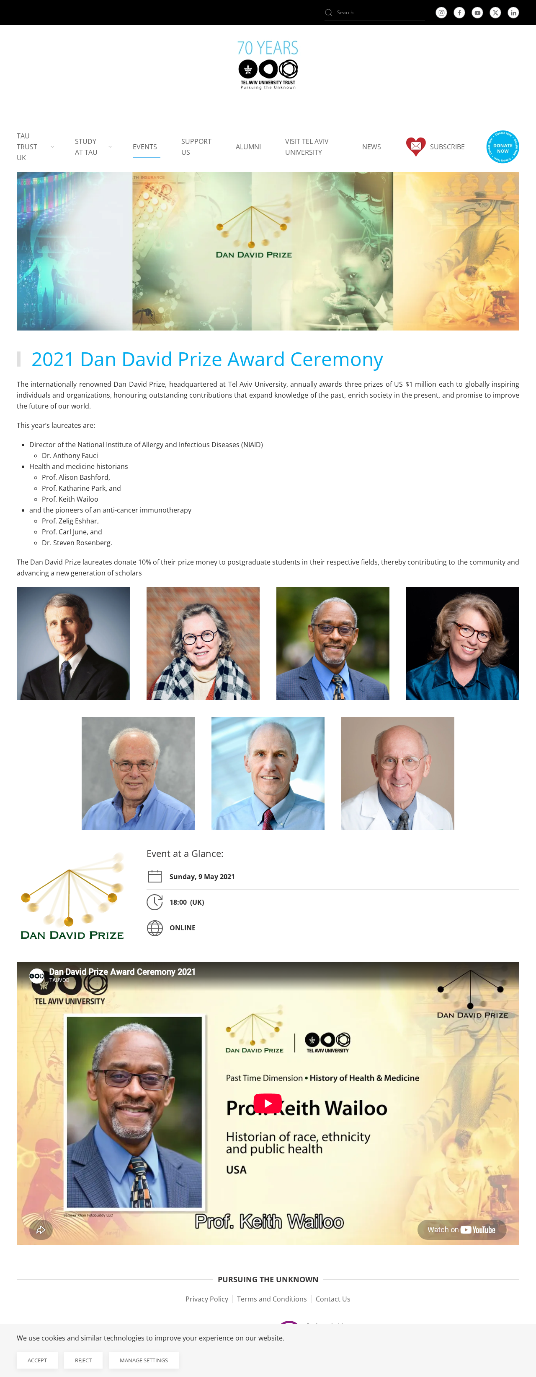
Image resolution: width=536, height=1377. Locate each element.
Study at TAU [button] (86, 147)
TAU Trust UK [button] (27, 146)
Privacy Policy (207, 1299)
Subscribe (447, 146)
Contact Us (333, 1299)
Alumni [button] (248, 146)
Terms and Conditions (272, 1299)
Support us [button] (196, 147)
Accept (37, 1360)
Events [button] (145, 146)
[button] (502, 147)
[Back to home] (268, 67)
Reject (83, 1360)
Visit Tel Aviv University (307, 147)
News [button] (371, 146)
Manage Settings (144, 1360)
